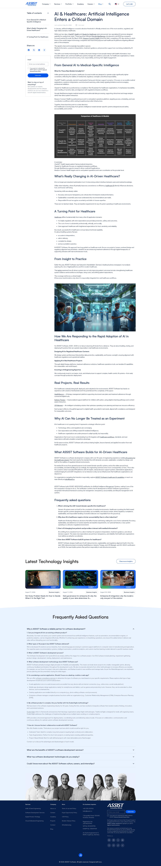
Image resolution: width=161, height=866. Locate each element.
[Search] (110, 4)
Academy (53, 816)
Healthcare (57, 217)
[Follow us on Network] (113, 845)
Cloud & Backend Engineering (34, 821)
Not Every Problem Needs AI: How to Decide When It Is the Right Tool (42, 597)
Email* (29, 59)
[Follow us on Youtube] (122, 840)
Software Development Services (35, 812)
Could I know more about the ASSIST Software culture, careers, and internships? (61, 763)
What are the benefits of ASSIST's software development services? (55, 750)
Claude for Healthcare (89, 34)
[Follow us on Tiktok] (118, 845)
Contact (52, 825)
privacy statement (120, 832)
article (60, 270)
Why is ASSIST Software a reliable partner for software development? (56, 629)
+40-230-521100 (88, 808)
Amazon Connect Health (91, 38)
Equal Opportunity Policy (69, 812)
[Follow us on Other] (122, 845)
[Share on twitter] (34, 50)
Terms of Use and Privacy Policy (38, 70)
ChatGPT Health (73, 34)
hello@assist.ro (70, 479)
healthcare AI (109, 186)
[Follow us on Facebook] (109, 840)
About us (53, 808)
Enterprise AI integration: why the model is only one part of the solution (116, 597)
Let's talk (129, 4)
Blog (51, 829)
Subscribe (38, 75)
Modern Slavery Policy (68, 821)
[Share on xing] (44, 50)
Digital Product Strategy (32, 816)
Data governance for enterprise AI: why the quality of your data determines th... (79, 597)
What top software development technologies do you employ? (53, 757)
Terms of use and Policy (69, 808)
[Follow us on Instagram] (109, 845)
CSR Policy (65, 816)
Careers (52, 812)
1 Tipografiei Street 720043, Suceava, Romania (91, 816)
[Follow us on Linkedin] (113, 840)
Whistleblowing (66, 825)
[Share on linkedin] (39, 50)
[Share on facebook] (29, 50)
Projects (52, 821)
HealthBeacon (59, 394)
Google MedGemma (98, 36)
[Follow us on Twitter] (118, 840)
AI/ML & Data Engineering (33, 808)
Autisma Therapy (59, 400)
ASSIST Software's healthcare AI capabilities (110, 477)
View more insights (126, 561)
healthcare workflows (107, 437)
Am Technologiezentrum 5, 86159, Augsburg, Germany (91, 833)
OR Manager (58, 405)
